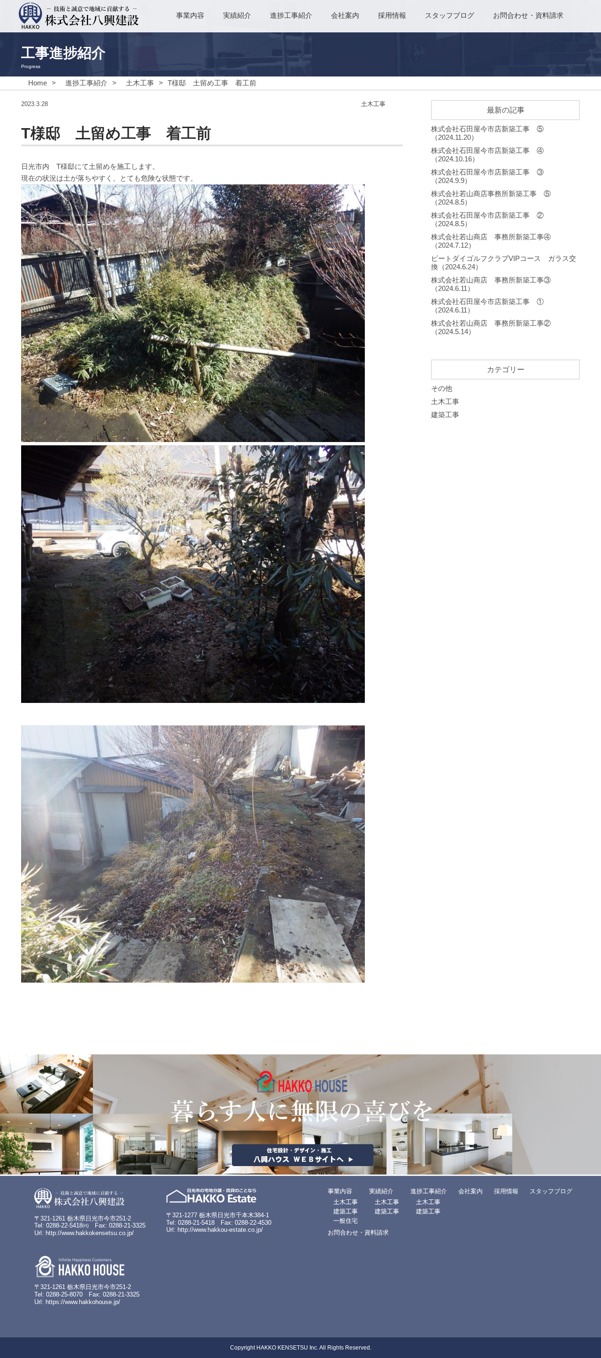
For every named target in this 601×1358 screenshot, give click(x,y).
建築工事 (445, 415)
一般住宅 (345, 1220)
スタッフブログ (449, 15)
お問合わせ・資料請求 (528, 15)
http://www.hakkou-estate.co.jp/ (220, 1229)
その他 (441, 388)
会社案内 (345, 15)
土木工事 (445, 401)
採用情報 (392, 15)
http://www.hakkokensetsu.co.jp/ (90, 1232)
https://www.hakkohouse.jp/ (83, 1301)
